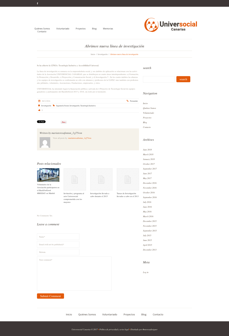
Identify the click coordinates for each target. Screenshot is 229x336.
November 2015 (150, 225)
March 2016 (148, 216)
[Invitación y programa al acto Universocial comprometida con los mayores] (75, 179)
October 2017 (149, 163)
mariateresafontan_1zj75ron (67, 133)
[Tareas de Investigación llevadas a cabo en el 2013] (128, 179)
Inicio (93, 54)
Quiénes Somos (42, 28)
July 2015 (147, 235)
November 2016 (150, 187)
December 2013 (150, 249)
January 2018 (149, 159)
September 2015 (150, 230)
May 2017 (147, 178)
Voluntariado (62, 28)
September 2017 (150, 168)
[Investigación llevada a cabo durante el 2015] (101, 179)
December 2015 (150, 221)
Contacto (41, 31)
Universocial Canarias (81, 329)
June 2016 (147, 206)
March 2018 (148, 154)
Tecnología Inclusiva (88, 105)
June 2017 (147, 173)
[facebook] (37, 3)
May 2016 (147, 211)
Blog (94, 28)
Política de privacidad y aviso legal (114, 329)
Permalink (134, 101)
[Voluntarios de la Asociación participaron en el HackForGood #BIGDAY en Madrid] (48, 175)
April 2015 (147, 244)
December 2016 (150, 183)
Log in (145, 272)
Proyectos (81, 28)
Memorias (108, 28)
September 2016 (150, 197)
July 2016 (147, 202)
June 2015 (147, 240)
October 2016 (149, 192)
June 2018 (147, 149)
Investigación (103, 54)
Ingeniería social (62, 105)
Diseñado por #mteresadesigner (144, 329)
